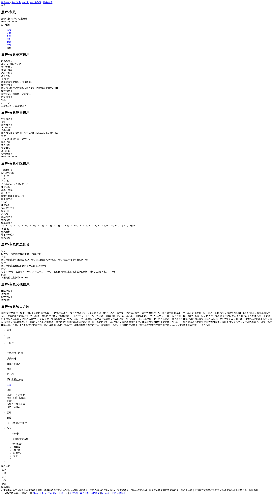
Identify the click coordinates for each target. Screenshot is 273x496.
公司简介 (52, 493)
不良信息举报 (119, 493)
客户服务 (84, 493)
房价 (9, 39)
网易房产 (5, 2)
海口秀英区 (35, 2)
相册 (9, 42)
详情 (9, 33)
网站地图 (105, 493)
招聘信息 (73, 493)
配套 (9, 45)
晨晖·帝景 (47, 2)
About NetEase (39, 493)
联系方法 (63, 493)
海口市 (25, 2)
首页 (9, 30)
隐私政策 (95, 493)
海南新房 (16, 2)
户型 (9, 36)
